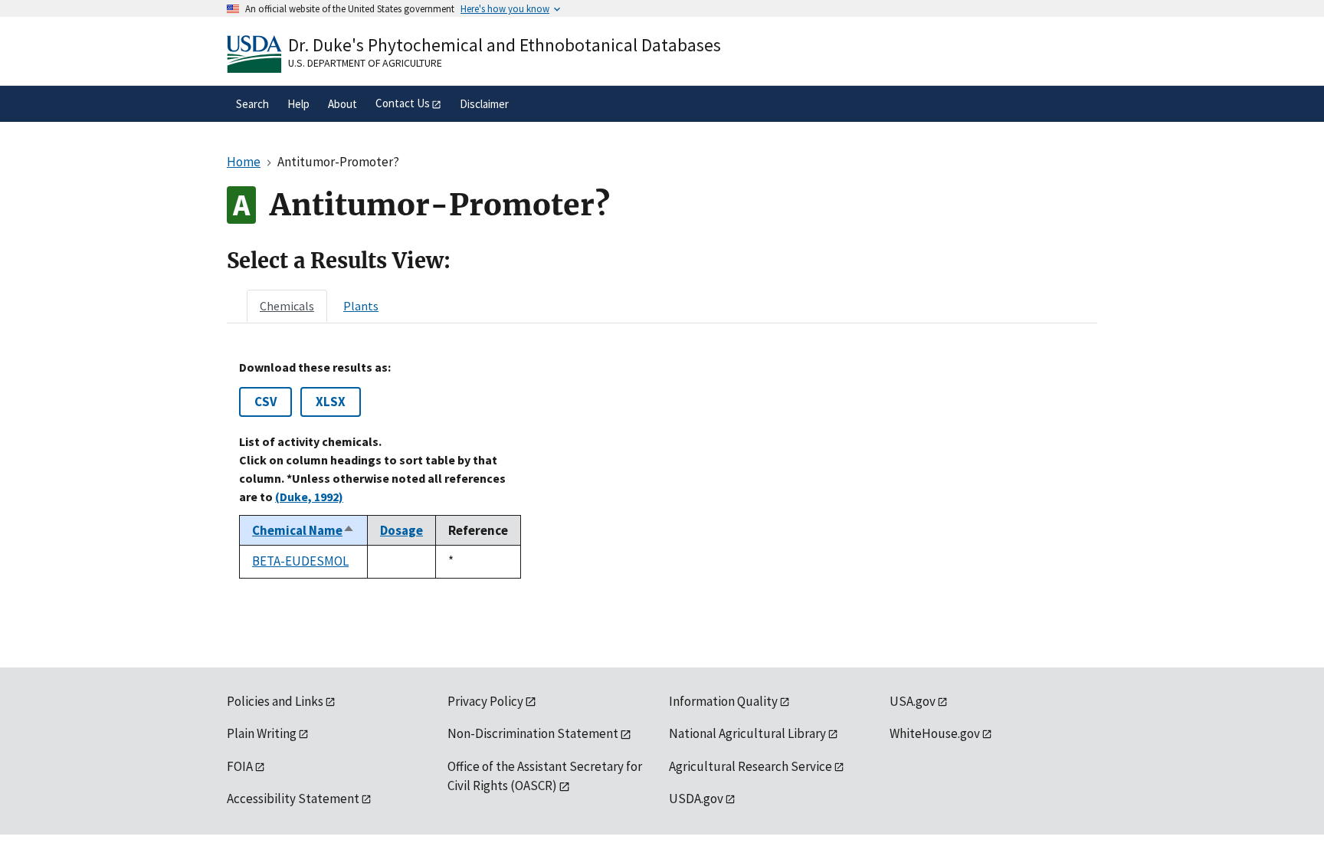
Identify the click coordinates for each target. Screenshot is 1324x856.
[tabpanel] (662, 469)
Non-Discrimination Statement (532, 733)
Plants (361, 305)
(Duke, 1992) (309, 496)
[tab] (287, 305)
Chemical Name (303, 530)
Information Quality (723, 701)
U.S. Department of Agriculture (365, 63)
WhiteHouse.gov (935, 733)
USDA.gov (696, 798)
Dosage (401, 530)
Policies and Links (275, 701)
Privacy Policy (485, 701)
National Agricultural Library (747, 733)
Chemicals (287, 305)
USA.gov (913, 701)
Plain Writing (262, 733)
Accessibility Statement (293, 798)
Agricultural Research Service (750, 766)
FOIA (240, 766)
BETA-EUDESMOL (300, 561)
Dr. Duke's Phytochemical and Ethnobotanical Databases (504, 45)
